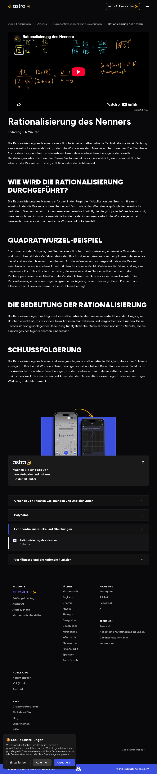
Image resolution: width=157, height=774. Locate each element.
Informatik (69, 637)
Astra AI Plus (22, 592)
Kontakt (105, 626)
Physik (66, 608)
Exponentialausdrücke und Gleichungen (77, 24)
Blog (15, 718)
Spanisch (68, 654)
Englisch (67, 597)
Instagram (106, 591)
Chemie (67, 603)
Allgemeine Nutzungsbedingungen (122, 631)
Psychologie (70, 649)
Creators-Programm (25, 706)
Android (17, 689)
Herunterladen (21, 677)
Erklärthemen (20, 723)
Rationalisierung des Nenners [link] (126, 24)
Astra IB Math (21, 609)
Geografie (69, 620)
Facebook (106, 603)
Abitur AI (18, 604)
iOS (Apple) (19, 683)
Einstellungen (18, 762)
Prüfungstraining (23, 598)
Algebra (42, 24)
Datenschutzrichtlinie (114, 637)
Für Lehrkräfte (21, 712)
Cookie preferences (133, 750)
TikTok (104, 597)
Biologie (67, 614)
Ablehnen (42, 762)
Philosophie (70, 643)
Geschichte (70, 626)
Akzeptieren (64, 762)
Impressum (107, 643)
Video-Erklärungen (19, 24)
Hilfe (15, 729)
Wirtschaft (69, 631)
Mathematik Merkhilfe (26, 615)
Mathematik (70, 591)
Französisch (70, 660)
